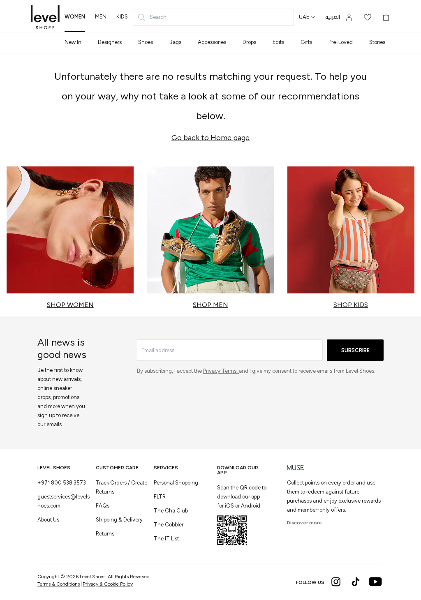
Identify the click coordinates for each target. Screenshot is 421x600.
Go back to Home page (210, 137)
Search (158, 17)
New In (73, 42)
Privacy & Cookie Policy (108, 584)
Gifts (306, 42)
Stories (377, 42)
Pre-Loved (340, 42)
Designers (110, 42)
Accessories (212, 42)
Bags (175, 42)
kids (122, 17)
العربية (332, 17)
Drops (249, 42)
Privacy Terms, (221, 371)
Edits (278, 42)
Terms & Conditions (58, 584)
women (75, 17)
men (100, 17)
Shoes (145, 42)
